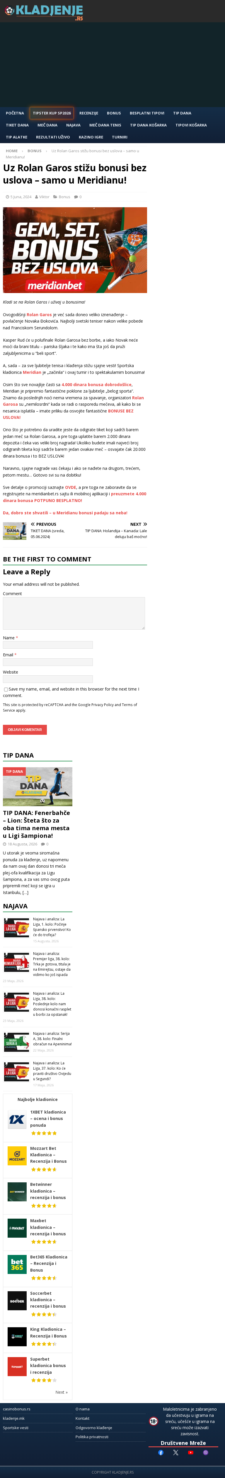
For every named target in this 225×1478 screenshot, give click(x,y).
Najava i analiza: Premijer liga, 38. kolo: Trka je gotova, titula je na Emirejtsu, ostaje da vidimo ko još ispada (52, 964)
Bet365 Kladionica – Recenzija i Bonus (48, 1263)
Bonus (114, 113)
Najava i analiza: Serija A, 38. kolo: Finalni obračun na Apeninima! (52, 1039)
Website (10, 672)
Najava (73, 125)
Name (9, 637)
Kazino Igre (91, 137)
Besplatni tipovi (147, 113)
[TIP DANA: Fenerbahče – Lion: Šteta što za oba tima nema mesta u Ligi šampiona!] (37, 786)
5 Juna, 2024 (21, 196)
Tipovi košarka (191, 125)
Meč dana (47, 125)
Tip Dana (182, 113)
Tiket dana (17, 125)
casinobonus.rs (16, 1409)
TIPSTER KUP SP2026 (52, 113)
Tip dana (18, 755)
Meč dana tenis (105, 125)
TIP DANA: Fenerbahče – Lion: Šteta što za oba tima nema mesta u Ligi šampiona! (36, 824)
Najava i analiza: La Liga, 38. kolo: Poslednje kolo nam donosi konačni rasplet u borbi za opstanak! (52, 1004)
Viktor (44, 196)
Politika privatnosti (92, 1436)
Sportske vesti (15, 1427)
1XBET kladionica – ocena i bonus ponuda (48, 1118)
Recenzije (88, 113)
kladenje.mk (14, 1418)
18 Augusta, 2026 (22, 844)
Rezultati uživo (53, 137)
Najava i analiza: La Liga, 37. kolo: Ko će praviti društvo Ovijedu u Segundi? (52, 1071)
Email (8, 654)
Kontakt (82, 1418)
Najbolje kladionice (38, 1099)
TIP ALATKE (16, 137)
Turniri (119, 137)
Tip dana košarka (148, 125)
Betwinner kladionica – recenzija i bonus (48, 1190)
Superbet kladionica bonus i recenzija (48, 1365)
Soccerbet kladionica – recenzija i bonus (48, 1299)
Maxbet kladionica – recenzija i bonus (48, 1227)
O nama (83, 1409)
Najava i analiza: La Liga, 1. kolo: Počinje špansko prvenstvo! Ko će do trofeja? (52, 927)
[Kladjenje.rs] (45, 19)
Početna (15, 113)
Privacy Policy (102, 704)
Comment (12, 593)
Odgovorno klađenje (94, 1427)
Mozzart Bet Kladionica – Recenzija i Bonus (48, 1154)
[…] (25, 892)
